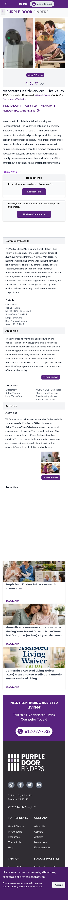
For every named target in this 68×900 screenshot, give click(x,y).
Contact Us (14, 842)
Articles (38, 836)
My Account (15, 831)
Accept (59, 884)
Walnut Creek (42, 95)
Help (11, 847)
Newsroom (40, 842)
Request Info (34, 191)
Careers (38, 831)
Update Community (34, 214)
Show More (10, 171)
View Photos (50, 377)
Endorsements (42, 847)
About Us (39, 826)
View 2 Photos (35, 75)
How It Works (16, 826)
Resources (14, 836)
